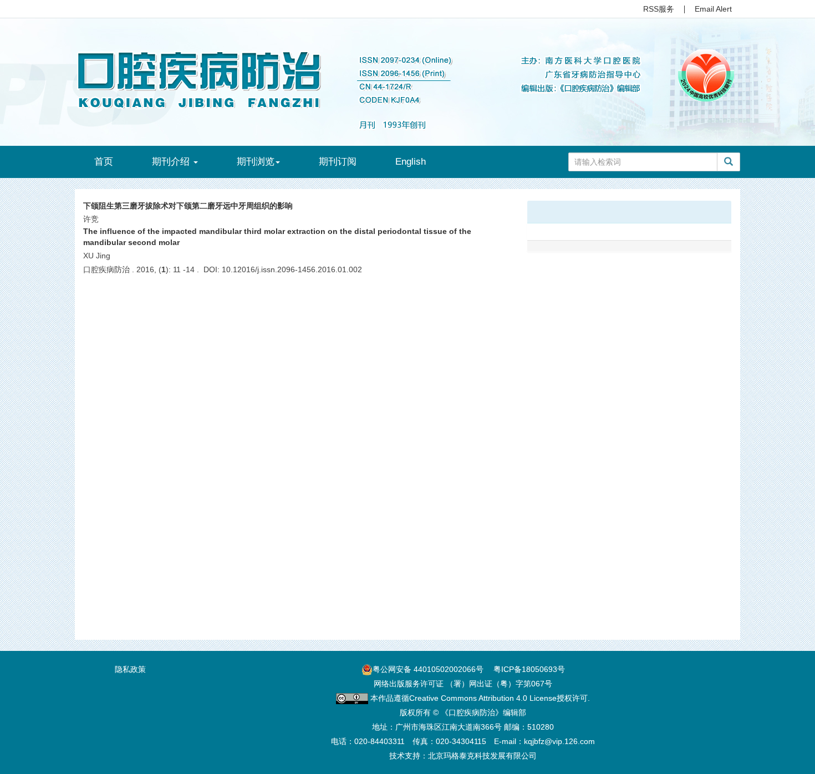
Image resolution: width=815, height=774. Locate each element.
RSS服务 (658, 8)
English (410, 161)
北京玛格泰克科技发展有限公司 (482, 755)
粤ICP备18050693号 (529, 669)
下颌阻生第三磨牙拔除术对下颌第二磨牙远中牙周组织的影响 (188, 205)
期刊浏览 (255, 161)
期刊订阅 (337, 161)
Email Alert (713, 8)
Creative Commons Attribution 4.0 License (483, 698)
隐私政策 (130, 669)
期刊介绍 (172, 161)
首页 (103, 161)
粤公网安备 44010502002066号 (428, 669)
